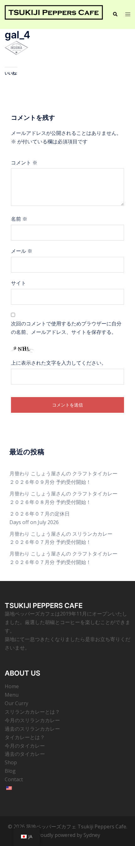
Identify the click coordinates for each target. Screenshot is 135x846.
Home (12, 686)
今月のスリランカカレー (32, 720)
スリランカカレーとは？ (32, 711)
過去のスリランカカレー (32, 728)
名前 (19, 218)
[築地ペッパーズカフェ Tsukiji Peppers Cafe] (54, 13)
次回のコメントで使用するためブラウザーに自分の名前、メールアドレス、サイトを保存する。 (66, 327)
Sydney (92, 835)
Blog (10, 770)
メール (21, 250)
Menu (12, 694)
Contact (14, 779)
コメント (24, 162)
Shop (11, 762)
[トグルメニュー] (127, 14)
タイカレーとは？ (25, 737)
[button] (114, 14)
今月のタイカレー (25, 745)
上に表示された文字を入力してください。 (58, 362)
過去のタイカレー (25, 753)
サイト (18, 282)
